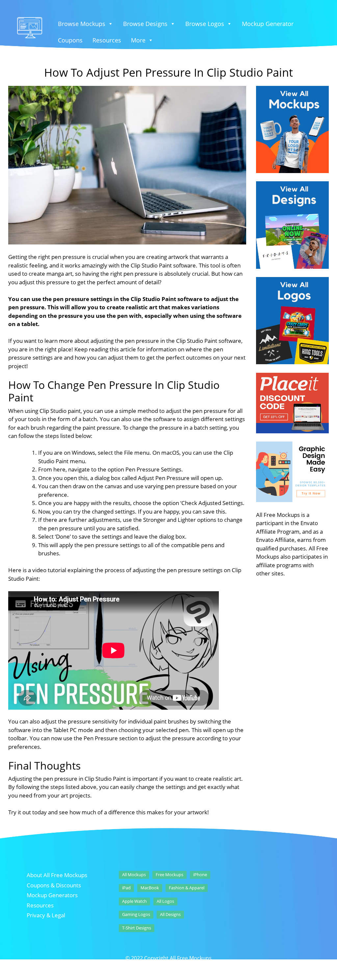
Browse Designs (145, 24)
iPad (126, 888)
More (138, 40)
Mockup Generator (268, 24)
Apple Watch (134, 901)
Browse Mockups (81, 24)
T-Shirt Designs (136, 928)
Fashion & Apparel (186, 888)
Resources (106, 40)
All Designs (170, 914)
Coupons (70, 40)
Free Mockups (169, 874)
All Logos (165, 901)
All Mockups (134, 874)
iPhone (200, 874)
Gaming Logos (136, 914)
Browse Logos (204, 24)
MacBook (150, 888)
